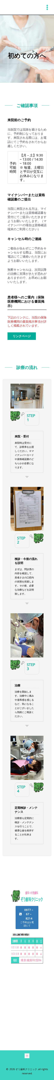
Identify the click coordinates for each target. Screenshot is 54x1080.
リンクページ (22, 336)
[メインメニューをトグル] (47, 7)
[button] (27, 917)
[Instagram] (27, 1055)
